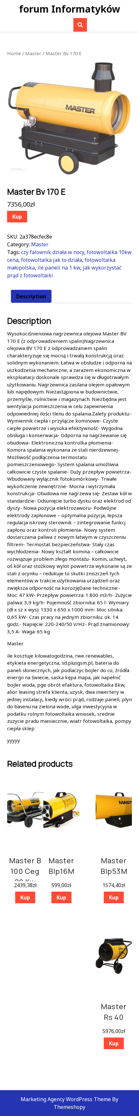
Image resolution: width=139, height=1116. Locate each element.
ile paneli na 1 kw (58, 267)
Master (33, 53)
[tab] (31, 296)
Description (31, 296)
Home (14, 53)
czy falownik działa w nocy (52, 252)
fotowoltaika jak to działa (51, 259)
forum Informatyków (69, 8)
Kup (17, 216)
